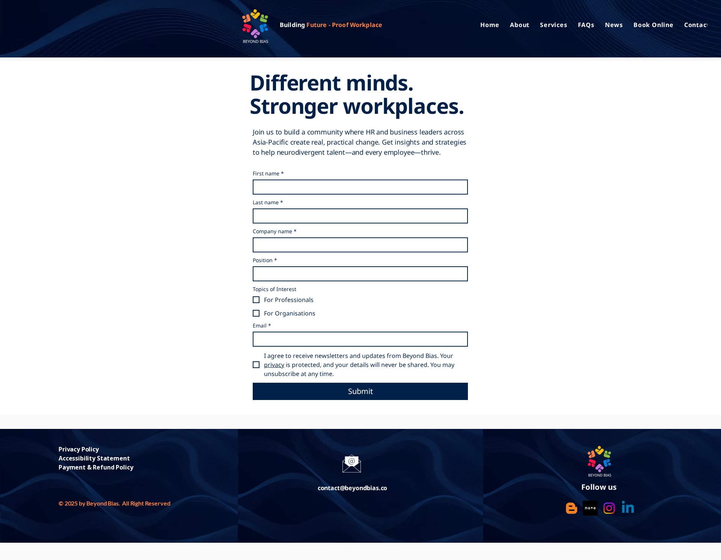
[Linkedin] (627, 508)
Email (262, 325)
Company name (275, 231)
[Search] (537, 29)
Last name (268, 202)
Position (265, 260)
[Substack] (571, 508)
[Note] (590, 508)
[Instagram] (609, 508)
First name (268, 173)
